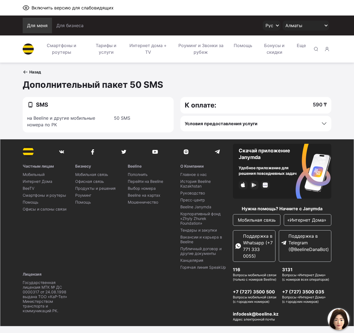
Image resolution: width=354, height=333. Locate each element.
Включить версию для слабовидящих (73, 8)
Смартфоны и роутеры (61, 49)
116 (236, 269)
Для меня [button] (37, 25)
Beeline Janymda (195, 206)
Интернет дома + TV (148, 49)
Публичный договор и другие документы (201, 251)
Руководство (192, 193)
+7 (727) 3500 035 (303, 291)
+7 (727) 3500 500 (254, 291)
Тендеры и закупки (198, 230)
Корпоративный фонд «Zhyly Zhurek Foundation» (200, 218)
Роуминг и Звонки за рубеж (200, 49)
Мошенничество (143, 202)
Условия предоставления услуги (221, 123)
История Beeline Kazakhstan (195, 183)
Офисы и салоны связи (44, 209)
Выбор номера (142, 188)
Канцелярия (191, 260)
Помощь (243, 45)
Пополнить (138, 174)
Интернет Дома (37, 181)
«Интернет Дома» (307, 220)
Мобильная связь (91, 174)
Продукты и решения (95, 188)
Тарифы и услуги (106, 49)
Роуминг (83, 195)
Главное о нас (193, 174)
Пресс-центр (192, 200)
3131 (287, 269)
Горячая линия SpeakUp (203, 267)
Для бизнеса (70, 25)
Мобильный (34, 174)
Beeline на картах (144, 195)
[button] (32, 72)
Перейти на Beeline (145, 181)
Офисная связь (89, 181)
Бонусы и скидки (274, 49)
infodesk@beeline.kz (255, 314)
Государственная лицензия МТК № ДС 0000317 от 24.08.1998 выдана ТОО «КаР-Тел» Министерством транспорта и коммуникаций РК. (45, 296)
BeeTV (28, 188)
